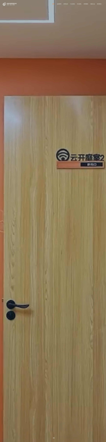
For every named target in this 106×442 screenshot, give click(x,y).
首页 (53, 3)
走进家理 (59, 3)
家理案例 (86, 3)
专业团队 (79, 3)
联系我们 (99, 3)
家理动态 (66, 3)
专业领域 (72, 3)
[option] (53, 221)
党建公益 (92, 3)
